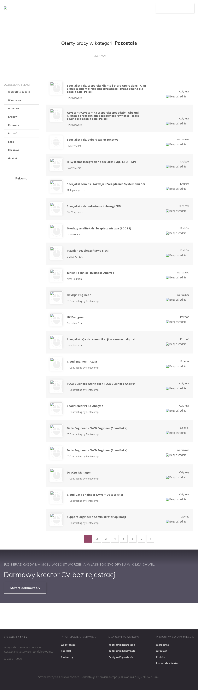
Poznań (12, 133)
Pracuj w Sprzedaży (88, 611)
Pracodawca (124, 8)
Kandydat (145, 8)
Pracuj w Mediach (174, 611)
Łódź (11, 141)
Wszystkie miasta (19, 92)
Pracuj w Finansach (120, 611)
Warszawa (14, 100)
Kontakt (66, 651)
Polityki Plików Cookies (147, 677)
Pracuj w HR (147, 611)
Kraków (12, 116)
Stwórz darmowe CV (25, 588)
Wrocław (13, 108)
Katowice (14, 125)
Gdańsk (12, 158)
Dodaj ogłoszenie (174, 8)
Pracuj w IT (62, 611)
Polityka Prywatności (121, 657)
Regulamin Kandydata (122, 651)
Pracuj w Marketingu (18, 621)
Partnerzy (67, 657)
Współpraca (68, 644)
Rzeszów (13, 150)
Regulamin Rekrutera (121, 644)
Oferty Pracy (101, 8)
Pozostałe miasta (167, 663)
